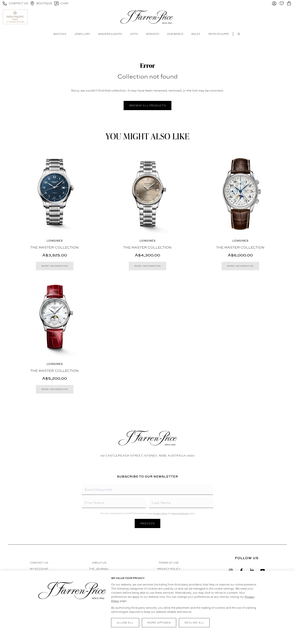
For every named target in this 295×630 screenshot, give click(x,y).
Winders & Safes (110, 34)
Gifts (134, 34)
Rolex (195, 34)
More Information (54, 266)
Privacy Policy (160, 513)
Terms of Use (169, 562)
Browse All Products (147, 105)
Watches (59, 34)
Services (152, 34)
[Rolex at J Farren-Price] (279, 17)
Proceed (147, 523)
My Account (39, 568)
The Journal (99, 568)
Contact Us (39, 562)
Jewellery (82, 34)
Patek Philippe (218, 34)
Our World (175, 34)
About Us (99, 562)
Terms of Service (180, 513)
